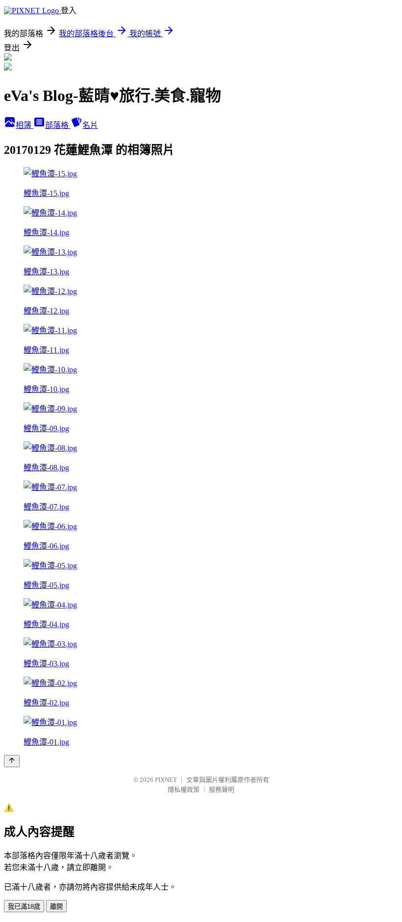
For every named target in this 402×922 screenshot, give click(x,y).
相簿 (24, 125)
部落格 (58, 125)
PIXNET (166, 779)
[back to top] (12, 761)
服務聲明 (221, 789)
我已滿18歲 (24, 906)
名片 (90, 125)
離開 (56, 906)
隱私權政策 (184, 789)
